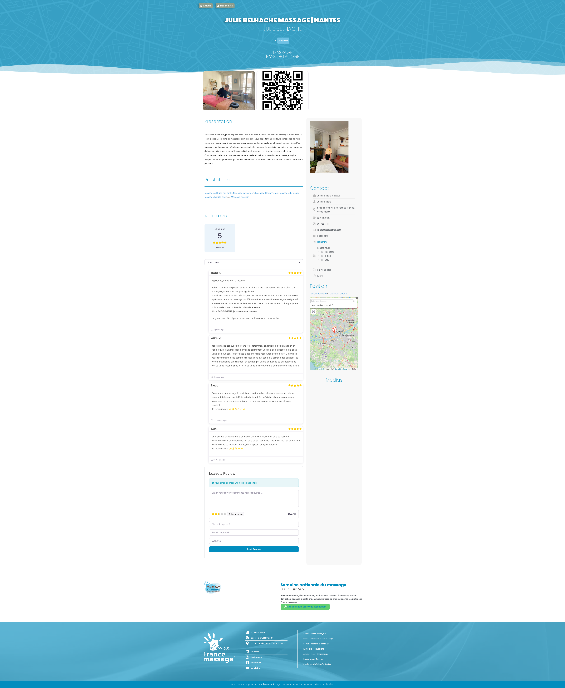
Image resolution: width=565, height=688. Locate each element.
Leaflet (321, 369)
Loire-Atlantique (318, 293)
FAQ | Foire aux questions (313, 649)
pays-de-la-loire (338, 293)
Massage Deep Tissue (266, 193)
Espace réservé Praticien (313, 659)
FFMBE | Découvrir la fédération (316, 644)
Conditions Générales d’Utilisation (317, 664)
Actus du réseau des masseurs (315, 654)
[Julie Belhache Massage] (334, 329)
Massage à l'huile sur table (218, 193)
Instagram (322, 241)
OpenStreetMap (341, 369)
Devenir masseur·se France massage (318, 638)
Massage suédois (240, 197)
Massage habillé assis (216, 197)
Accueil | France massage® (314, 633)
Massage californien (243, 193)
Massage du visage (289, 193)
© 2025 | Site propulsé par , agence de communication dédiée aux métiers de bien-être (282, 684)
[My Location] (333, 305)
